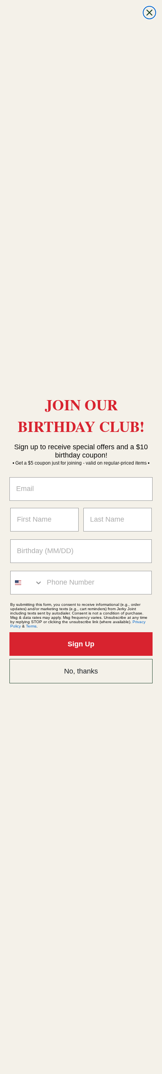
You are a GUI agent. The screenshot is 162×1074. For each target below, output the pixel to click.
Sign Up (81, 644)
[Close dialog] (149, 12)
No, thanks (81, 671)
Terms (31, 626)
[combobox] (27, 582)
